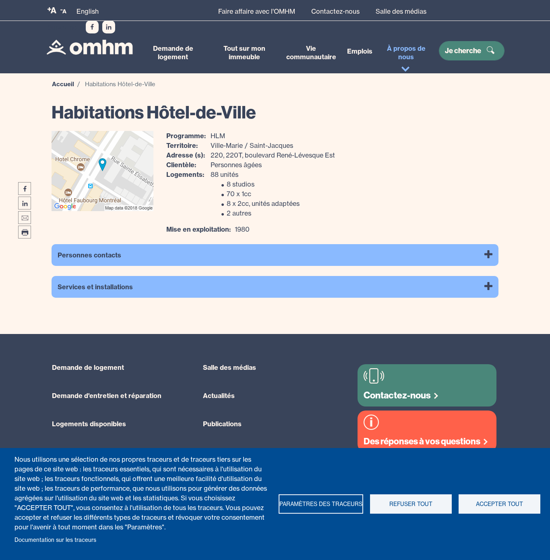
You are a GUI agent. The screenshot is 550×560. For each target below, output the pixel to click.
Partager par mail (24, 217)
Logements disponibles (89, 424)
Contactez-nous (335, 11)
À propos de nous (406, 52)
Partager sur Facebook (24, 188)
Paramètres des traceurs (320, 504)
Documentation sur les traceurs (55, 540)
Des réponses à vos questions (422, 441)
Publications (222, 424)
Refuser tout (410, 504)
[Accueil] (89, 47)
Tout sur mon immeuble (244, 52)
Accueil (63, 84)
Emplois (359, 51)
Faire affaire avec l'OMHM (256, 11)
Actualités (219, 396)
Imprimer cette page (24, 232)
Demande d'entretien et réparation (106, 396)
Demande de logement (173, 52)
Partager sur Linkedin (24, 203)
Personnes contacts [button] (89, 255)
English (88, 11)
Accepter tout (499, 504)
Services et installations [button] (95, 287)
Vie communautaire (311, 52)
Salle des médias (401, 11)
